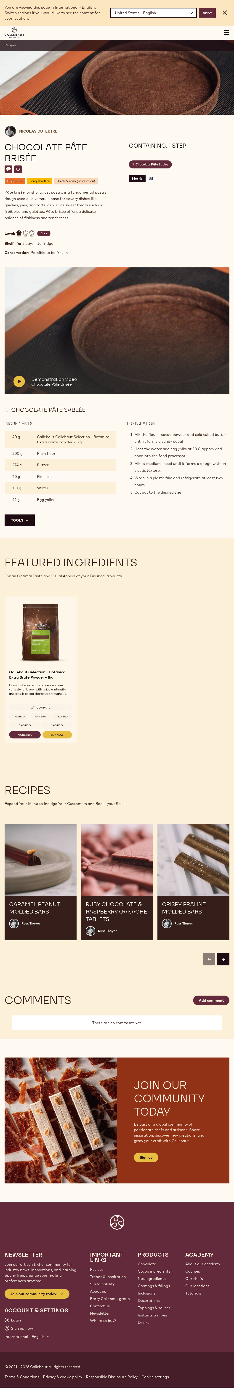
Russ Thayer (30, 923)
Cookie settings (155, 1377)
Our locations (197, 1286)
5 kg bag (25, 725)
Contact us (100, 1306)
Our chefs (194, 1278)
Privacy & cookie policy (62, 1377)
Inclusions (146, 1293)
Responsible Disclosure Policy (112, 1377)
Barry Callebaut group (110, 1298)
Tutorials (193, 1293)
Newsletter (100, 1313)
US (151, 178)
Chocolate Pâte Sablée (152, 164)
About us (98, 1291)
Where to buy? (103, 1320)
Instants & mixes (152, 1315)
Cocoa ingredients (154, 1271)
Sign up (146, 1157)
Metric (137, 178)
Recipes (10, 45)
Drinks (143, 1322)
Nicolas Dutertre (38, 131)
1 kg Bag (19, 716)
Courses (192, 1271)
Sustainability (102, 1284)
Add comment (211, 1000)
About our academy (202, 1264)
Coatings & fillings (154, 1286)
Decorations (149, 1300)
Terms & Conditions (22, 1377)
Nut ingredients (152, 1278)
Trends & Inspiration (108, 1276)
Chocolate (147, 1264)
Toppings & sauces (154, 1307)
